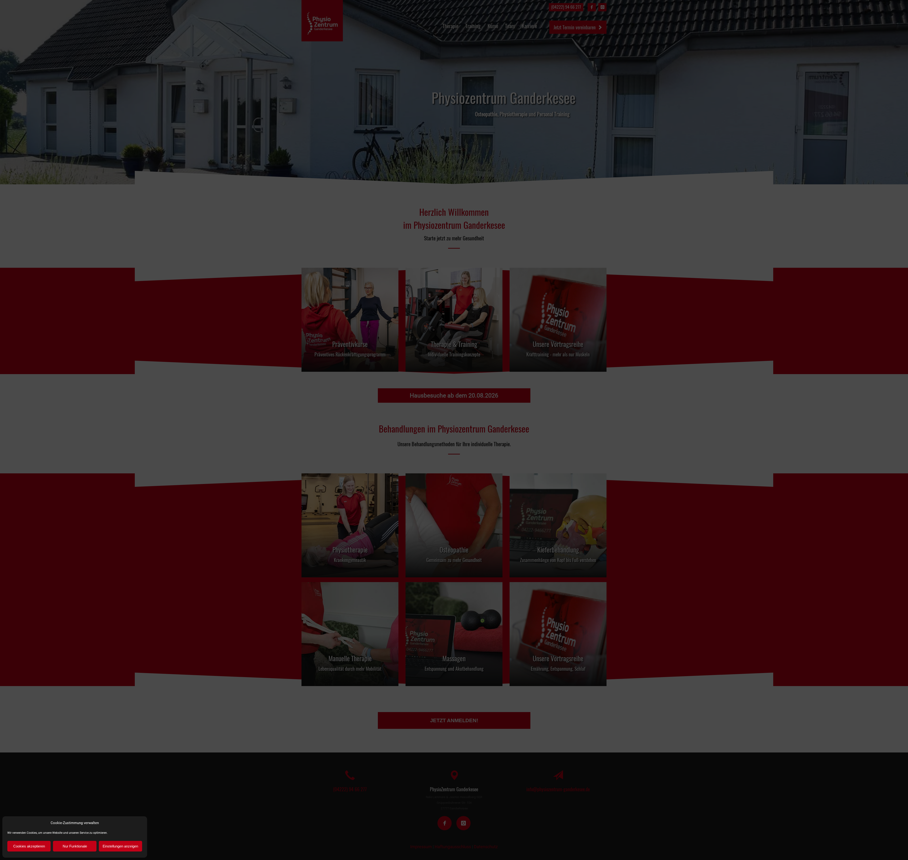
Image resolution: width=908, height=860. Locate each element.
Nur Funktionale (75, 846)
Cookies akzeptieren (29, 846)
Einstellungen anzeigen (120, 846)
